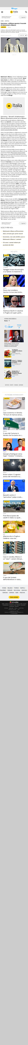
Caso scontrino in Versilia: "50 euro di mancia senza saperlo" (12, 415)
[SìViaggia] (14, 8)
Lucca (4, 410)
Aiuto (18, 609)
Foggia (4, 575)
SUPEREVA (17, 606)
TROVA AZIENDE (14, 597)
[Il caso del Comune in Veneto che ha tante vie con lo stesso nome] (14, 424)
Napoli (4, 451)
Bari (4, 308)
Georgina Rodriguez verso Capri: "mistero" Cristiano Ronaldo (12, 456)
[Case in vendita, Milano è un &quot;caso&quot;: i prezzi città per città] (14, 547)
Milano (9, 27)
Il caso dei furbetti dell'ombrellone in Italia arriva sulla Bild (11, 579)
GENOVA (24, 590)
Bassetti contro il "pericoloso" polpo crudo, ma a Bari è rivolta (12, 497)
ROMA (4, 588)
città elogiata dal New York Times (14, 201)
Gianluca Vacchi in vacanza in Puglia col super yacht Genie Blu (13, 313)
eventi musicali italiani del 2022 (9, 130)
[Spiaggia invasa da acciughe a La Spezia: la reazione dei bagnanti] (14, 260)
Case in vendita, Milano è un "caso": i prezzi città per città (12, 559)
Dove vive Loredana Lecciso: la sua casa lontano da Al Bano (13, 292)
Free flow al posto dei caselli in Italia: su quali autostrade (11, 518)
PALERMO (3, 590)
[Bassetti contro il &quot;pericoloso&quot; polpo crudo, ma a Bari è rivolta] (14, 486)
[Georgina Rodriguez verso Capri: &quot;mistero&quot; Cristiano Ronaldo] (14, 444)
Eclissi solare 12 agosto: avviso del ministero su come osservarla (12, 476)
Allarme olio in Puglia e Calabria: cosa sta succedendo (11, 538)
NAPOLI (22, 588)
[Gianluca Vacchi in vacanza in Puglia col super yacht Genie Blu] (14, 301)
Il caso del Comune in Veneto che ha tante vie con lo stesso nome (13, 435)
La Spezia (5, 267)
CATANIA (11, 592)
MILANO (10, 588)
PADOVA (22, 592)
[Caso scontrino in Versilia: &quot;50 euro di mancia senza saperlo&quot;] (14, 403)
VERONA (5, 592)
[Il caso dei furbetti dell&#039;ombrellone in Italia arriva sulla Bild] (14, 568)
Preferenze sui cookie (12, 609)
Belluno (5, 431)
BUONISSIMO (11, 606)
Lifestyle (3, 27)
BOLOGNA (17, 590)
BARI (17, 592)
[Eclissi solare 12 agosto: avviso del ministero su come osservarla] (14, 465)
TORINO (16, 588)
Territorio (7, 398)
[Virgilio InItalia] (14, 12)
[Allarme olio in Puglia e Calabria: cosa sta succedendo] (14, 527)
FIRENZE (9, 590)
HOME (2, 21)
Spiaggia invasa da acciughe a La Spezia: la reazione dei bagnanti (13, 271)
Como (4, 513)
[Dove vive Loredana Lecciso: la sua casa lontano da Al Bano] (14, 281)
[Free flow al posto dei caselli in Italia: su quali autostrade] (14, 506)
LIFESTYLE (7, 21)
